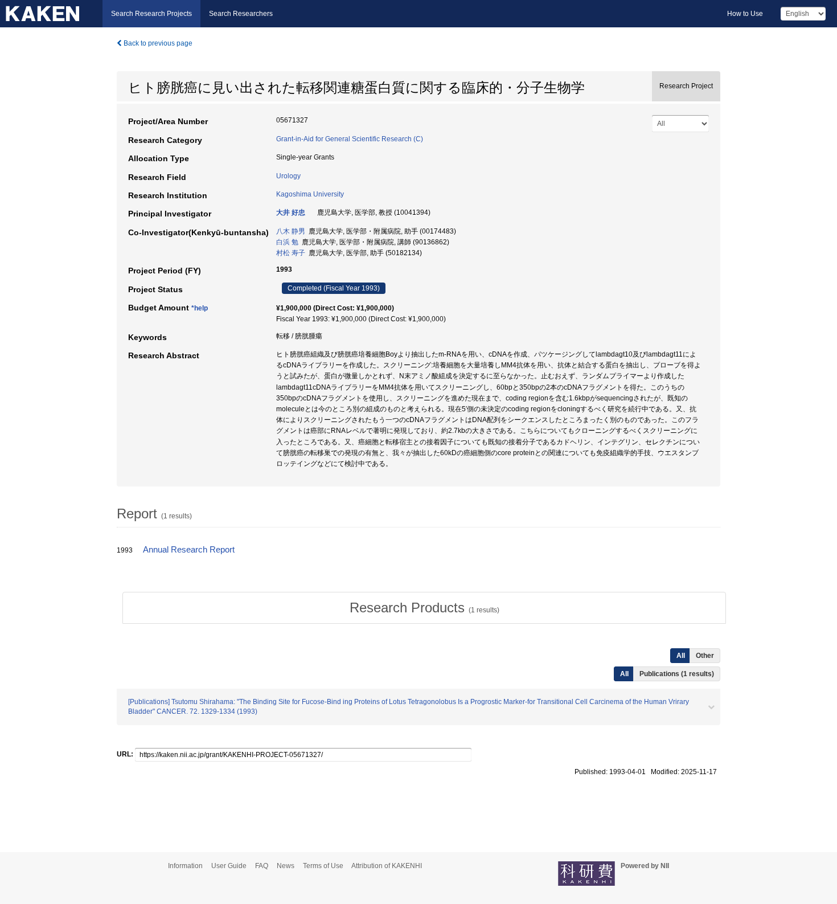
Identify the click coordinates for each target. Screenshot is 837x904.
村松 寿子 (290, 253)
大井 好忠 (290, 212)
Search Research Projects (151, 14)
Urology (288, 176)
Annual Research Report (189, 549)
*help (199, 308)
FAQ (261, 866)
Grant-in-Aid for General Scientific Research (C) (349, 139)
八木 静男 (290, 231)
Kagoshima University (310, 194)
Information (185, 866)
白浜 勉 (287, 242)
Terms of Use (323, 866)
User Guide (229, 866)
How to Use (745, 14)
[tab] (424, 608)
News (285, 866)
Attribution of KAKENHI (386, 866)
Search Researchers (241, 14)
